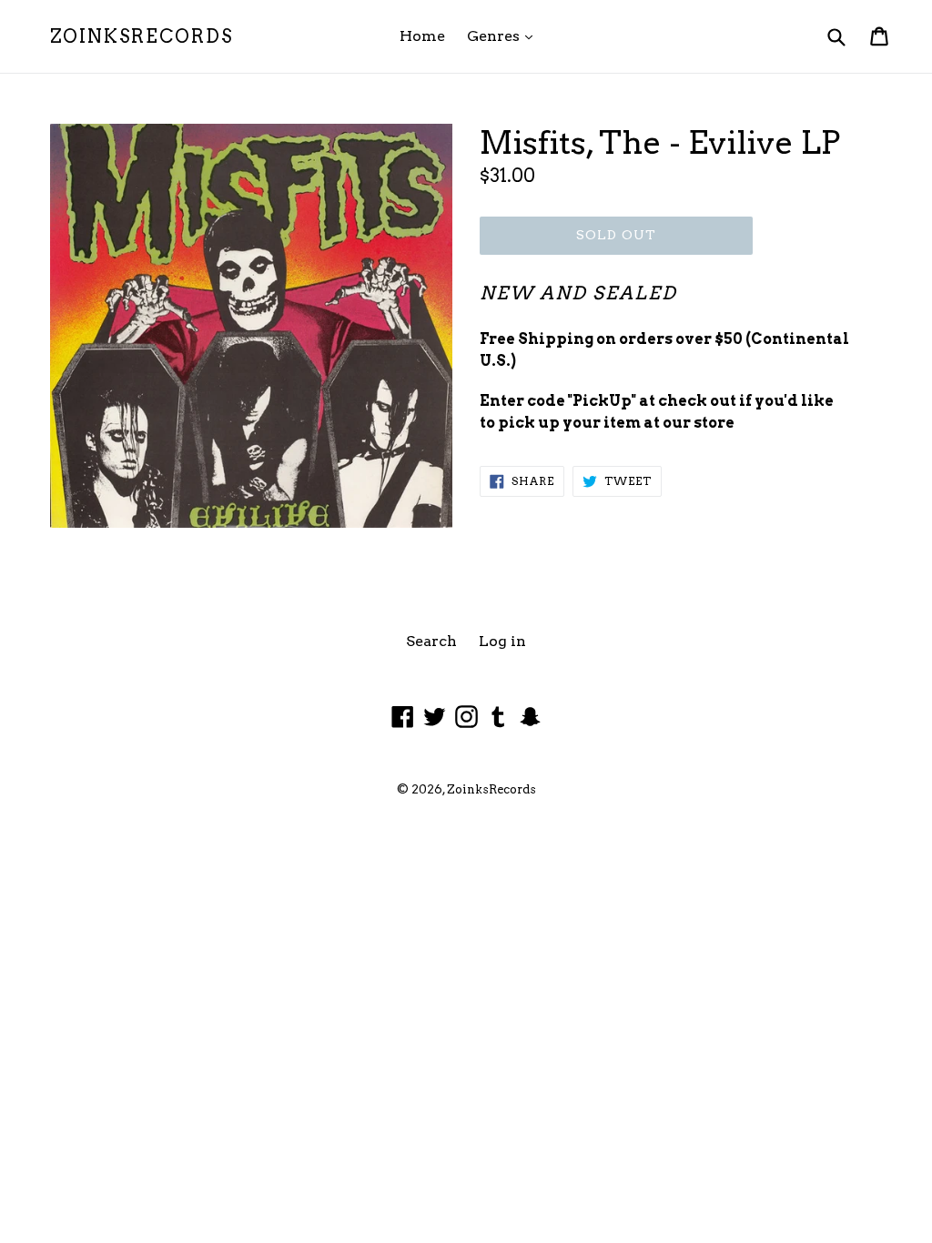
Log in (502, 641)
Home (422, 36)
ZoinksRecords (141, 36)
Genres (504, 35)
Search (431, 641)
